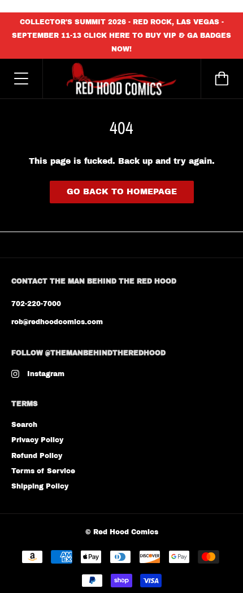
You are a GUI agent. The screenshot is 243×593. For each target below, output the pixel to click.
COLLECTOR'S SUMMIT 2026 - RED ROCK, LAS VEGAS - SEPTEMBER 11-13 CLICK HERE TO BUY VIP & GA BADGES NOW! (121, 35)
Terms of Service (43, 471)
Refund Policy (36, 456)
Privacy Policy (37, 440)
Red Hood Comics (125, 532)
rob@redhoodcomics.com (57, 322)
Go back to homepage (122, 192)
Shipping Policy (39, 486)
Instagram (45, 374)
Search (24, 425)
